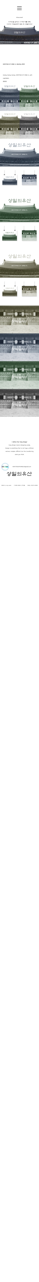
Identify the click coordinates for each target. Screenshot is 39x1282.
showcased (19, 17)
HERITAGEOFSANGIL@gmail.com (22, 466)
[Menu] (19, 8)
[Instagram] (35, 466)
